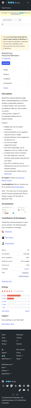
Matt (4, 367)
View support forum (8, 324)
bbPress (5, 371)
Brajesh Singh (9, 243)
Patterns (19, 344)
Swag (19, 359)
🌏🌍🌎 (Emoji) (11, 381)
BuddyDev (7, 58)
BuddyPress (6, 374)
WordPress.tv (7, 359)
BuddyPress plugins (18, 187)
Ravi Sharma (9, 237)
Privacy (4, 344)
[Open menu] (28, 2)
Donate (19, 356)
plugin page (7, 174)
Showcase (19, 335)
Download (6, 63)
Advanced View (7, 281)
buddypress (25, 272)
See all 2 (27, 269)
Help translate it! (15, 14)
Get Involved (20, 349)
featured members (24, 276)
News (3, 338)
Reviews (6, 74)
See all (27, 311)
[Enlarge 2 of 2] (27, 209)
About (4, 335)
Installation (7, 79)
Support (5, 88)
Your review (5, 311)
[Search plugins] (20, 20)
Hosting (4, 341)
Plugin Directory (6, 8)
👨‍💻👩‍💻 (3, 356)
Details (6, 70)
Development (8, 83)
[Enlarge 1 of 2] (12, 209)
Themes (18, 338)
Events (18, 353)
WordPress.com (7, 364)
